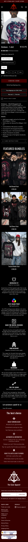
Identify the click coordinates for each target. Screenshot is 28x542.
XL (15, 72)
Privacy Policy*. (22, 498)
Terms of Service (5, 520)
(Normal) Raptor (7, 58)
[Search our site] (22, 7)
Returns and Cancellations (4, 510)
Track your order (5, 507)
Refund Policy (4, 523)
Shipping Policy (5, 528)
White (4, 67)
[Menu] (2, 7)
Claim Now (22, 494)
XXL (20, 72)
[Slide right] (25, 42)
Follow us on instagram (4, 514)
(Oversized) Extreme (8, 62)
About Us (3, 517)
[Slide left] (21, 42)
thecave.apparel (21, 507)
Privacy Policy (4, 526)
